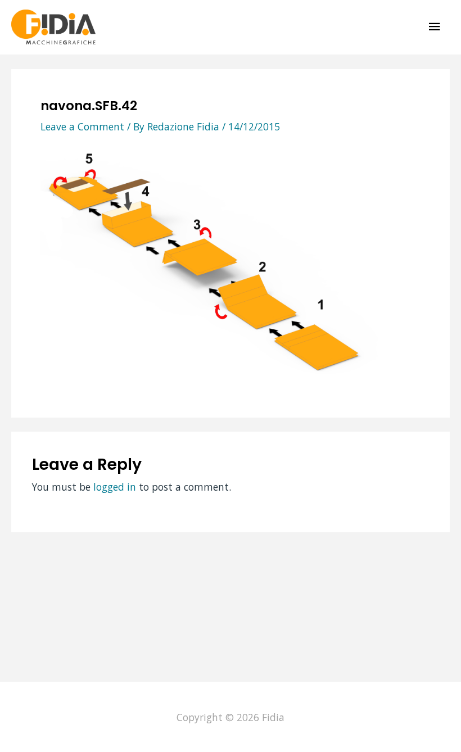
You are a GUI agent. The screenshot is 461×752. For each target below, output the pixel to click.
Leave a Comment (82, 126)
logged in (114, 486)
